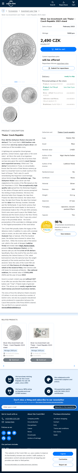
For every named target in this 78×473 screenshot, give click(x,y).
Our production (33, 422)
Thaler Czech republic (66, 132)
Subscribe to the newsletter (65, 407)
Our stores (57, 432)
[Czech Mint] (11, 3)
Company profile (33, 419)
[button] (4, 51)
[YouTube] (9, 433)
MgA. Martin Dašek (26, 246)
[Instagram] (4, 433)
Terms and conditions (61, 428)
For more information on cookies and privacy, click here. (21, 464)
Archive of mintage (34, 438)
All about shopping (60, 419)
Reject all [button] (63, 465)
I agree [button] (63, 454)
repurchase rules (63, 63)
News (30, 432)
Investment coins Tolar (29, 11)
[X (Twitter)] (9, 438)
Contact (56, 422)
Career (30, 428)
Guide (56, 435)
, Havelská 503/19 (53, 84)
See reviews (65, 234)
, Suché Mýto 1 (52, 104)
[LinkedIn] (14, 433)
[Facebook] (4, 438)
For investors (13, 11)
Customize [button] (63, 459)
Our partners (32, 425)
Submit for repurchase (60, 68)
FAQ (55, 425)
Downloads (32, 435)
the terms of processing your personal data (49, 402)
